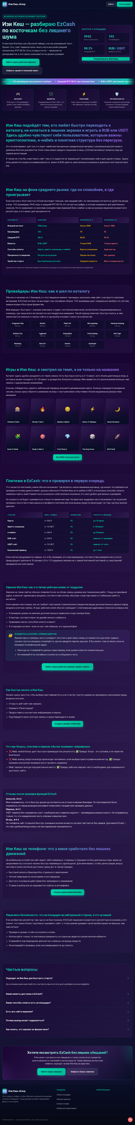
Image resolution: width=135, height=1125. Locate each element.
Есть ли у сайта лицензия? (19, 1011)
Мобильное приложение (66, 1108)
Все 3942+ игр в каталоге (67, 457)
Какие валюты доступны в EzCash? (24, 994)
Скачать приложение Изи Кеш (67, 892)
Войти (111, 4)
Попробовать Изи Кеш (106, 59)
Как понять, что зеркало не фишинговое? (27, 1029)
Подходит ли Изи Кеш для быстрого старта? (29, 978)
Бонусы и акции (63, 1104)
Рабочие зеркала (63, 1099)
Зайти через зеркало (51, 1072)
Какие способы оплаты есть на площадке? (28, 1003)
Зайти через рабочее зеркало (21, 62)
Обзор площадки (63, 1095)
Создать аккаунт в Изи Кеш (67, 724)
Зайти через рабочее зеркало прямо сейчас (67, 667)
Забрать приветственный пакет (22, 70)
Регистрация (125, 4)
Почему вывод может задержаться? (25, 1020)
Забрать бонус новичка (82, 1072)
